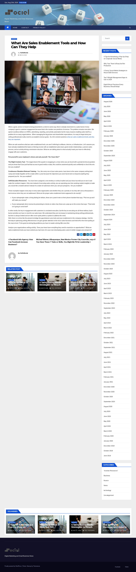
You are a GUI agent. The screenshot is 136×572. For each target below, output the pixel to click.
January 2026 (108, 136)
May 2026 (107, 116)
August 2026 (108, 101)
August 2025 (108, 160)
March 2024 (108, 244)
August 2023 (108, 273)
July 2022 (107, 313)
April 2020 (107, 426)
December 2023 (109, 259)
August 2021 (108, 352)
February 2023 (109, 298)
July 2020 (107, 411)
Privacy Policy (39, 27)
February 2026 (109, 131)
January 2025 (108, 195)
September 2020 (109, 401)
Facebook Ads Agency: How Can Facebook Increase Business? (20, 241)
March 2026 (108, 126)
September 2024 (109, 214)
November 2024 (109, 205)
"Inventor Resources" (111, 471)
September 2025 (109, 155)
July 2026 (107, 106)
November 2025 (109, 146)
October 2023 (108, 269)
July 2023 (107, 278)
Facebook (117, 567)
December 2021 (109, 337)
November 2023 (109, 264)
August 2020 (108, 406)
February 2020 (109, 436)
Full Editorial (24, 53)
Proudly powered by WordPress (13, 566)
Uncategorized (109, 495)
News (106, 485)
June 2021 (107, 362)
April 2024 (107, 239)
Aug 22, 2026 (13, 530)
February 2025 (109, 190)
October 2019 (108, 451)
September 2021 (109, 347)
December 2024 (109, 200)
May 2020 (107, 421)
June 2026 (107, 111)
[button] (130, 27)
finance (106, 480)
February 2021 (109, 377)
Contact (25, 27)
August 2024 (108, 219)
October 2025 (108, 151)
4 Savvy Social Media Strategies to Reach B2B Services (50, 284)
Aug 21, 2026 (45, 530)
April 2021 (107, 367)
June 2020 (107, 416)
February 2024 (109, 249)
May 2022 (107, 318)
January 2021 (108, 382)
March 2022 (108, 328)
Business (14, 38)
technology (107, 490)
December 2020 (109, 387)
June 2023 (107, 283)
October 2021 (108, 342)
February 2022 (109, 333)
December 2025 (109, 141)
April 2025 (107, 180)
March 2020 (108, 431)
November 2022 (109, 303)
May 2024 (107, 234)
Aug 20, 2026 (109, 530)
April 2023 (107, 288)
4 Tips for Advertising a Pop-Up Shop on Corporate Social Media (20, 527)
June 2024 (107, 229)
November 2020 (109, 392)
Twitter (127, 567)
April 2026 (107, 121)
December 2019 (109, 446)
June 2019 (107, 455)
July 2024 (107, 224)
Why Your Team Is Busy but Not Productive (18, 284)
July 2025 (107, 165)
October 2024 (108, 210)
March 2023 (108, 293)
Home (15, 27)
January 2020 (108, 441)
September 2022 (109, 308)
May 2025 (107, 175)
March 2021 (108, 372)
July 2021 (107, 357)
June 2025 (107, 170)
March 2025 (108, 185)
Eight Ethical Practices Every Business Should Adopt (83, 284)
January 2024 (108, 254)
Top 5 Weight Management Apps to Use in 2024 (115, 527)
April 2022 (107, 323)
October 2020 (108, 396)
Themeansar (36, 566)
